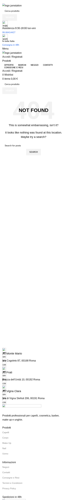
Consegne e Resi (10, 477)
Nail (4, 448)
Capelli (5, 432)
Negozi (5, 467)
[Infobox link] (33, 352)
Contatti (6, 472)
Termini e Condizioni (12, 483)
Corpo (5, 437)
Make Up (6, 443)
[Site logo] (12, 5)
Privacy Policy (9, 488)
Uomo (5, 453)
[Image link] (21, 409)
